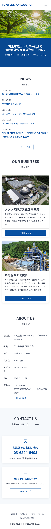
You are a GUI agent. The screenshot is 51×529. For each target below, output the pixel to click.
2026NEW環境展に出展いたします (18, 123)
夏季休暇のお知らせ (11, 103)
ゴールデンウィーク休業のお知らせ (18, 113)
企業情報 (13, 514)
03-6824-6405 (25, 452)
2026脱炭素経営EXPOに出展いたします (20, 94)
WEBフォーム (25, 491)
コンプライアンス (37, 514)
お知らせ (23, 514)
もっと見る (25, 147)
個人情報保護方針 (27, 518)
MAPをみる (22, 398)
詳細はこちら (25, 232)
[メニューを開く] (45, 5)
